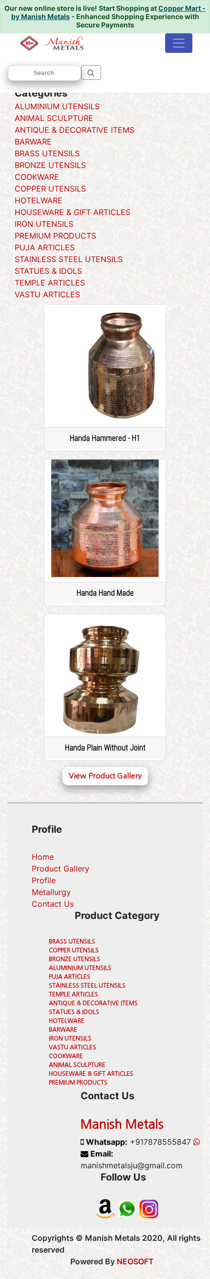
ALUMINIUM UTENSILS (57, 106)
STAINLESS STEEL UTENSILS (69, 259)
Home (43, 857)
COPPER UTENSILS (50, 188)
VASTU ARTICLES (47, 294)
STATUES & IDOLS (48, 271)
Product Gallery (60, 868)
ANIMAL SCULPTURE (54, 118)
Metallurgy (51, 892)
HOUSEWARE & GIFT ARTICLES (72, 212)
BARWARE (33, 141)
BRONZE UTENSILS (50, 165)
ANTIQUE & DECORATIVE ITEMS (74, 130)
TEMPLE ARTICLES (50, 283)
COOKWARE (37, 177)
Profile (44, 880)
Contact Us (53, 904)
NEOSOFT (135, 1261)
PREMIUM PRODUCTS (55, 236)
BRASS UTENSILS (47, 153)
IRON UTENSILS (44, 224)
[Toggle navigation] (178, 43)
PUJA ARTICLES (45, 247)
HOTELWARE (39, 200)
